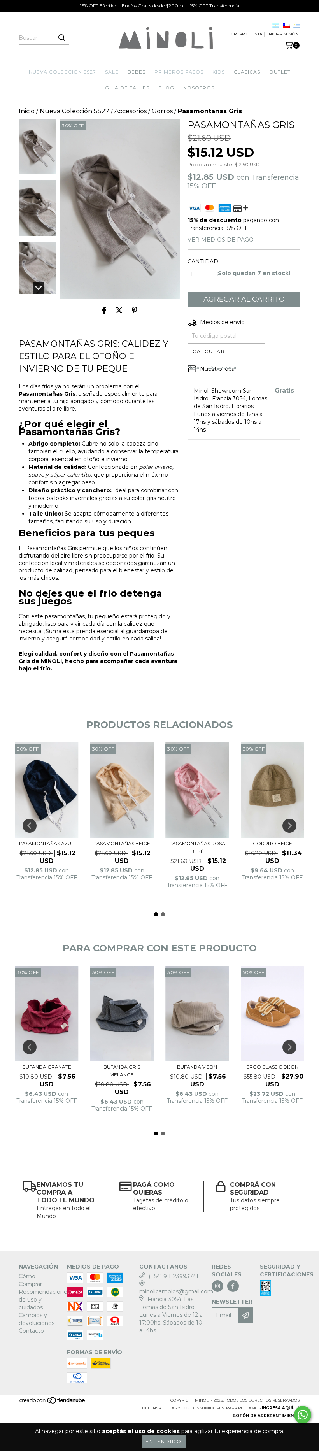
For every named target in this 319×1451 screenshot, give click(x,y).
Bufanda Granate (46, 1067)
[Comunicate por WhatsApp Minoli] (302, 1415)
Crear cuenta (246, 34)
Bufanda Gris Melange (121, 1070)
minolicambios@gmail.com (176, 1291)
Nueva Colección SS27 (62, 72)
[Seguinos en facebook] (233, 1286)
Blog (166, 88)
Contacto (31, 1330)
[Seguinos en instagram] (217, 1286)
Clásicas (247, 72)
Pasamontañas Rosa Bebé (197, 847)
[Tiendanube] (53, 1402)
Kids (218, 72)
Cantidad (203, 261)
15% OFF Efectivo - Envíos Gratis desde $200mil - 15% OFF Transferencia (159, 6)
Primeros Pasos (178, 72)
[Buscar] (61, 38)
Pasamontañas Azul (46, 843)
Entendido (163, 1441)
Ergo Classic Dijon (272, 1067)
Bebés (136, 72)
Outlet (280, 72)
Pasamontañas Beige (121, 843)
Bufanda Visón (197, 1067)
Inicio (27, 111)
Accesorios (130, 111)
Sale (112, 72)
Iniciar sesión (283, 34)
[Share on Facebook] (104, 310)
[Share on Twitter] (119, 310)
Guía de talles (127, 88)
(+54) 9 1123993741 (173, 1276)
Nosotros (198, 88)
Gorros (162, 111)
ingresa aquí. (278, 1408)
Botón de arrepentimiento (266, 1415)
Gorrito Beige (272, 843)
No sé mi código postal (212, 367)
